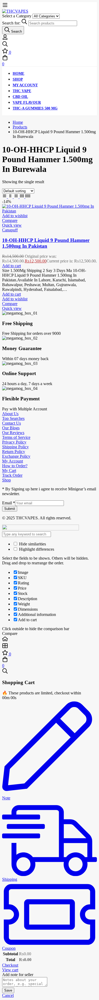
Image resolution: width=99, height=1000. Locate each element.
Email (8, 503)
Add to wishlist (14, 215)
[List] (5, 197)
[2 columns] (11, 197)
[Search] (49, 44)
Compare (9, 220)
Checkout (10, 965)
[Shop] (49, 646)
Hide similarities (32, 544)
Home (18, 122)
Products (20, 127)
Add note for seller (17, 974)
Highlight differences (36, 549)
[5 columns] (27, 197)
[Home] (49, 639)
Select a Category (16, 16)
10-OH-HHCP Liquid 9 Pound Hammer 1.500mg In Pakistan (45, 243)
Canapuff (10, 230)
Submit (9, 509)
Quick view (12, 225)
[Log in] (5, 38)
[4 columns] (22, 197)
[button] (11, 265)
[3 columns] (17, 197)
